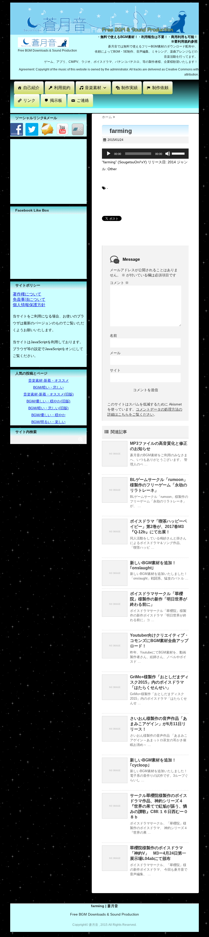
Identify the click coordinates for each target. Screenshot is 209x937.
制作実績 (129, 87)
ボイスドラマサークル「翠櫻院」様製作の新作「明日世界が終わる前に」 (158, 599)
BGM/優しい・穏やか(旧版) (48, 401)
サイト (115, 370)
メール (115, 353)
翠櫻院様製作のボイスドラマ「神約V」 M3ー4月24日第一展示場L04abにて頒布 (158, 853)
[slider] (179, 153)
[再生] (108, 153)
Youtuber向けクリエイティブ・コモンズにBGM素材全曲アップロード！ (159, 640)
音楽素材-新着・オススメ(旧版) (48, 394)
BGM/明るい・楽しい (48, 422)
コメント (119, 283)
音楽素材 (93, 87)
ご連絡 (83, 100)
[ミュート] (167, 153)
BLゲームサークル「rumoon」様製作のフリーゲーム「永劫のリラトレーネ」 (159, 484)
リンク (29, 100)
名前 (113, 336)
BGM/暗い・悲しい (48, 387)
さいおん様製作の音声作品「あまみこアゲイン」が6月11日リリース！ (158, 723)
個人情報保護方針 (29, 305)
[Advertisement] (103, 110)
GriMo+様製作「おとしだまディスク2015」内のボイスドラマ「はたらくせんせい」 (159, 682)
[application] (145, 154)
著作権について (27, 294)
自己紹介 (31, 87)
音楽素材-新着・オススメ (48, 380)
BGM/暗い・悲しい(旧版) (48, 408)
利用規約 (62, 87)
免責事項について (29, 299)
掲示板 (56, 100)
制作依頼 (160, 87)
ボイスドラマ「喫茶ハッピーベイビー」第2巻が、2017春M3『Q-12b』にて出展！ (158, 526)
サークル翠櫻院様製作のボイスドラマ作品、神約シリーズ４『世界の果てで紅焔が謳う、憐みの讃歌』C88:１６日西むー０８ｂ (159, 806)
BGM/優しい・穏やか (48, 415)
